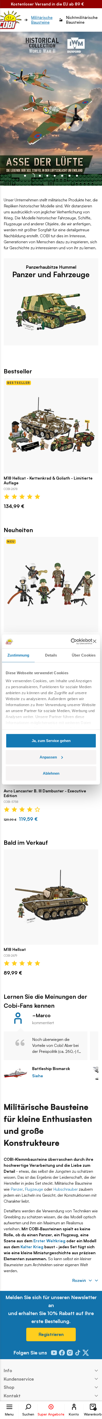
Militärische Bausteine (41, 20)
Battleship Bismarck (51, 1068)
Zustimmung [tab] (18, 655)
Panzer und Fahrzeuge (51, 274)
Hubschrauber (65, 1189)
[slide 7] (77, 175)
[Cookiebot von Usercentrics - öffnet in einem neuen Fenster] (70, 641)
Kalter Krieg (32, 1246)
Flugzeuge (34, 1189)
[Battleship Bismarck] (15, 1073)
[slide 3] (47, 175)
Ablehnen (51, 773)
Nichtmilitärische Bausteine (82, 20)
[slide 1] (32, 175)
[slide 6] (69, 175)
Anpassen (48, 757)
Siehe (37, 1076)
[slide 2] (39, 175)
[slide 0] (25, 175)
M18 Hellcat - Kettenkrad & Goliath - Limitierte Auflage (48, 480)
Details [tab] (51, 655)
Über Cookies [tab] (84, 655)
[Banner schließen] (94, 641)
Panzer (17, 1189)
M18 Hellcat (15, 949)
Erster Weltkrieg (49, 1240)
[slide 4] (54, 175)
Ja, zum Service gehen (51, 741)
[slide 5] (62, 175)
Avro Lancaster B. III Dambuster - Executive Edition (45, 793)
